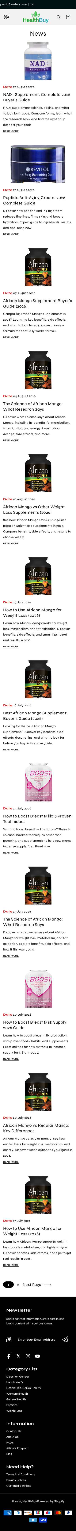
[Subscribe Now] (65, 1339)
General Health (16, 1399)
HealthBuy (29, 1501)
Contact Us (13, 1431)
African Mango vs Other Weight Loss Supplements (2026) (34, 509)
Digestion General (17, 1376)
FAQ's (10, 1442)
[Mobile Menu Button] (6, 17)
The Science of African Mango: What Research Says (33, 406)
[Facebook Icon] (9, 1358)
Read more (11, 131)
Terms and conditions (20, 1474)
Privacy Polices (16, 1480)
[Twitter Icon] (18, 1358)
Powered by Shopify (51, 1501)
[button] (68, 17)
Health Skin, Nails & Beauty (23, 1388)
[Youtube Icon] (37, 1358)
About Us (12, 1437)
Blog (9, 1454)
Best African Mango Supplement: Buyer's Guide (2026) (35, 715)
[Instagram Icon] (28, 1358)
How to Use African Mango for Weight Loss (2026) (32, 612)
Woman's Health (17, 1394)
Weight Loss (14, 1411)
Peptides (11, 1405)
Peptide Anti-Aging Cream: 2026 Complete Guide (34, 200)
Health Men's (14, 1382)
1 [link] (8, 1284)
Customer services (18, 1486)
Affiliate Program (17, 1448)
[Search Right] (59, 17)
